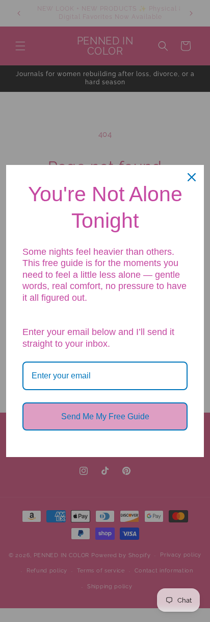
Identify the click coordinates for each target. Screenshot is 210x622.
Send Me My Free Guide (105, 416)
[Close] (191, 177)
